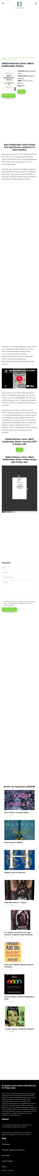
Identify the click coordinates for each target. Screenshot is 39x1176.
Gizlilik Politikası (7, 1161)
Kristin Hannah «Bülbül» (13, 842)
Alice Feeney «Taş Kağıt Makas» (16, 812)
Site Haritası (6, 1155)
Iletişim (4, 1166)
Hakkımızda (6, 1144)
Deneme (31, 76)
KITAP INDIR (8, 95)
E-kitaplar (11, 58)
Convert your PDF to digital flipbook (28, 511)
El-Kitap (4, 58)
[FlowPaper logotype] (6, 511)
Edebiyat (19, 58)
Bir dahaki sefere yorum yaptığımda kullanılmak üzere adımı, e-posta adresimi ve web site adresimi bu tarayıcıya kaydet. (19, 603)
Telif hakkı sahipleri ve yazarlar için (13, 1150)
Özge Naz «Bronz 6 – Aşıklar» (15, 902)
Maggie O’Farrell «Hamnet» (15, 872)
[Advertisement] (19, 35)
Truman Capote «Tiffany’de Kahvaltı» (19, 1029)
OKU (21, 91)
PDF (19, 449)
